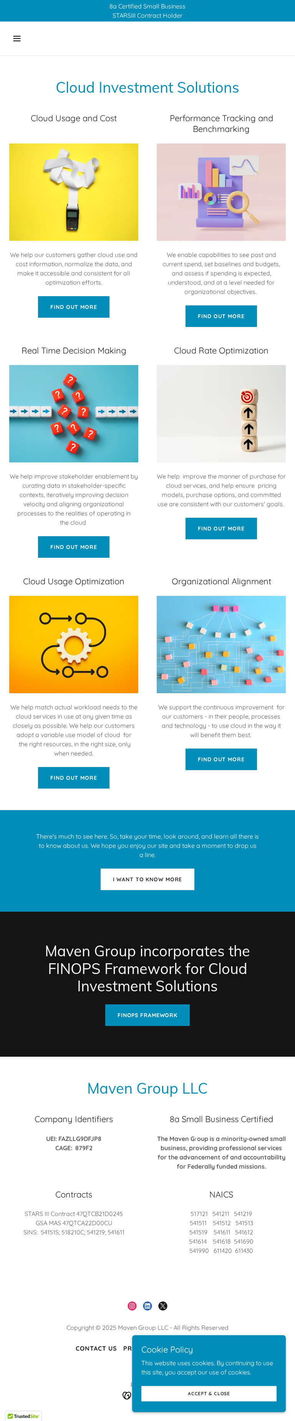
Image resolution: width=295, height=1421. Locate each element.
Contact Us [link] (96, 1348)
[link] (132, 1306)
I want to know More (147, 879)
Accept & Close (209, 1393)
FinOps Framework (147, 1015)
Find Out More (73, 307)
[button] (41, 38)
